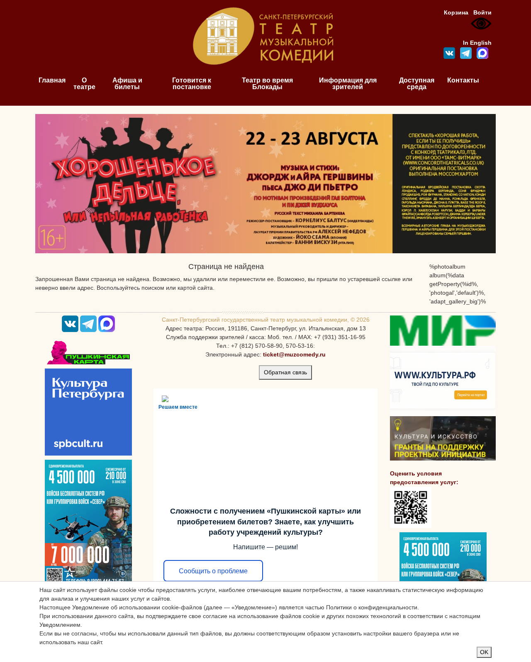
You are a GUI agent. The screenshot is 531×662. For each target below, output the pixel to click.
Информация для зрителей (348, 83)
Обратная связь (285, 372)
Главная (52, 80)
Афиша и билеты (127, 83)
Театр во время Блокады (267, 83)
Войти (482, 12)
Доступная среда (416, 83)
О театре (84, 83)
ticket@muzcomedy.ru (294, 354)
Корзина (456, 12)
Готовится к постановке (191, 83)
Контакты (463, 80)
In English (477, 42)
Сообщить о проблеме (213, 571)
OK (484, 652)
